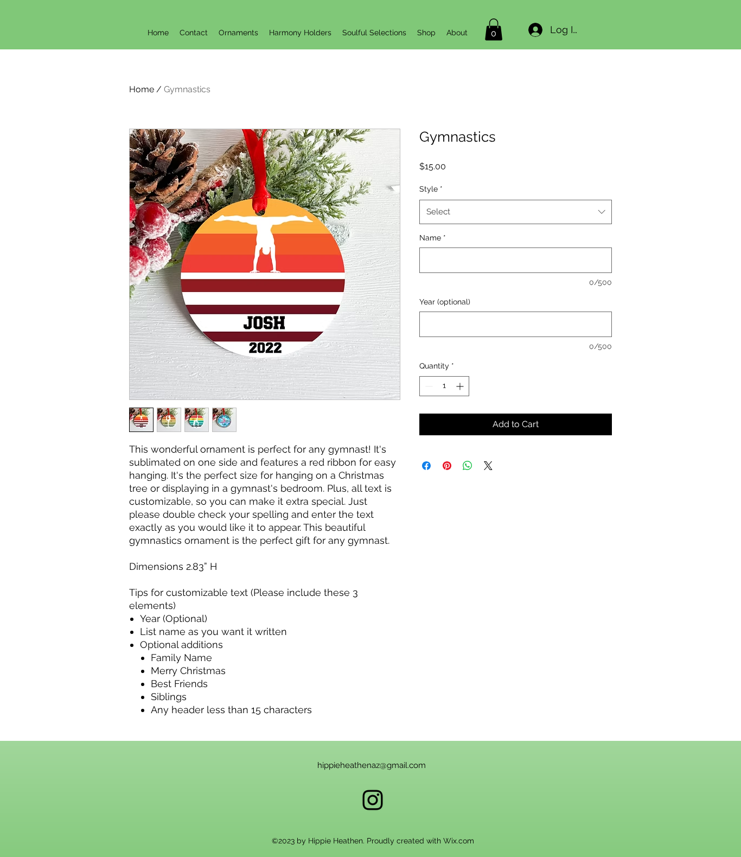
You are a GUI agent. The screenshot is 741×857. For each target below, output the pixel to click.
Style (431, 189)
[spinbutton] (444, 386)
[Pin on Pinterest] (446, 465)
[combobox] (515, 212)
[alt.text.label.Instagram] (372, 800)
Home (141, 89)
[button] (493, 29)
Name (432, 237)
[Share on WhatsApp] (467, 465)
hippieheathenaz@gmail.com (371, 765)
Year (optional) (444, 301)
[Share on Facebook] (426, 465)
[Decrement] (428, 386)
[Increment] (461, 386)
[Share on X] (488, 465)
